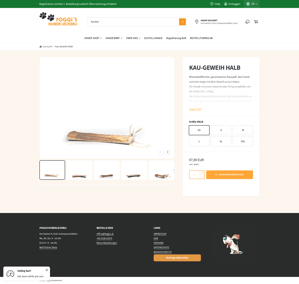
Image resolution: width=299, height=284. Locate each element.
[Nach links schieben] (160, 152)
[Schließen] (47, 270)
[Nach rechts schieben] (167, 152)
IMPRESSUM (160, 234)
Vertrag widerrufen (177, 258)
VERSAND (159, 243)
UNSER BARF (113, 38)
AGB (156, 238)
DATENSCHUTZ (161, 247)
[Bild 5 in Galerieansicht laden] (161, 170)
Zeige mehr (195, 109)
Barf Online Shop (48, 247)
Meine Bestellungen (107, 243)
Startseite (47, 46)
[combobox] (137, 21)
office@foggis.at (105, 234)
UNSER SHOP (91, 38)
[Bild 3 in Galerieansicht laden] (107, 170)
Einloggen (234, 4)
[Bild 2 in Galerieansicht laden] (79, 170)
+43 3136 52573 (104, 238)
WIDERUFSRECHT (163, 252)
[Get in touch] (247, 21)
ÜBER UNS (132, 38)
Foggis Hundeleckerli (54, 280)
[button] (256, 21)
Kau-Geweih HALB (64, 46)
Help (217, 4)
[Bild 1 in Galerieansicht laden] (52, 170)
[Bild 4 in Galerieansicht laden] (134, 170)
